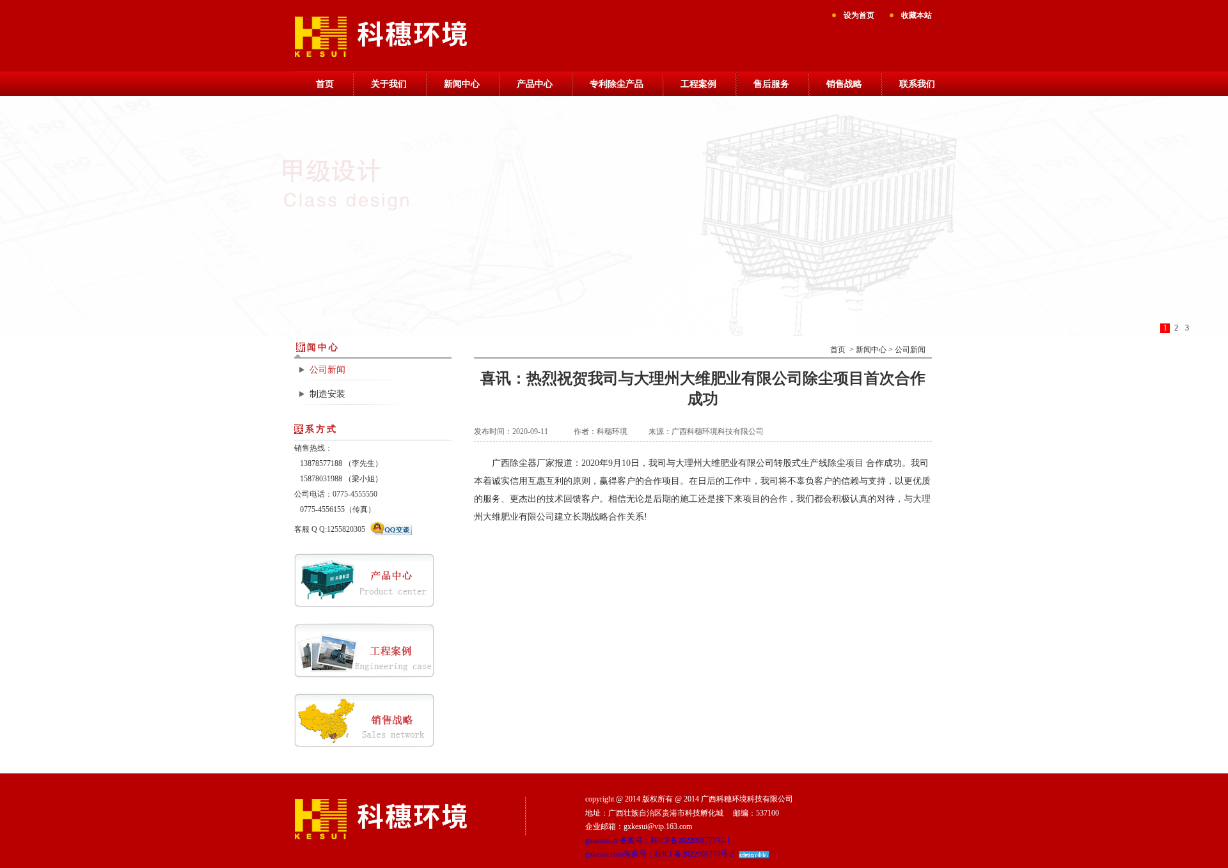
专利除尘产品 (616, 84)
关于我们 (389, 84)
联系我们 (917, 84)
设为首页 (859, 15)
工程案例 (698, 84)
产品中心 (535, 84)
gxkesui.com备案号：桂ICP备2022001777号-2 (659, 853)
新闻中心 (462, 84)
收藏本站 (916, 15)
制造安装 (327, 394)
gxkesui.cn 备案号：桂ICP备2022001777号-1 (657, 840)
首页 (325, 84)
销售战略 (844, 84)
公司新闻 (327, 370)
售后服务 (771, 84)
